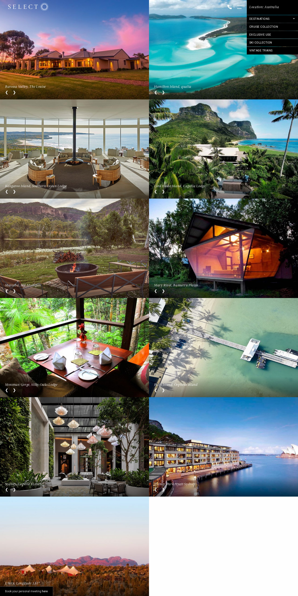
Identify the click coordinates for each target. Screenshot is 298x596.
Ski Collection (260, 42)
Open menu (239, 7)
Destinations (259, 18)
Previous (7, 92)
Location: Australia (264, 7)
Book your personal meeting (26, 591)
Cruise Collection (263, 26)
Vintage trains (261, 50)
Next (14, 92)
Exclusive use (260, 34)
